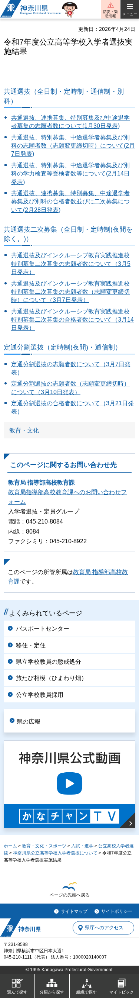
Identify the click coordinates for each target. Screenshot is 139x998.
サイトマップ (74, 911)
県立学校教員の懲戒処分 (48, 662)
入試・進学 (82, 846)
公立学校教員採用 (39, 695)
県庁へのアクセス (104, 928)
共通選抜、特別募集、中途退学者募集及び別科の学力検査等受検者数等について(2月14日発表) (70, 173)
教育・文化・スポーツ (44, 846)
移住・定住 (31, 645)
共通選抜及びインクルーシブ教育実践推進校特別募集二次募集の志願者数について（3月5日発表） (70, 263)
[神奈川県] (20, 927)
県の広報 (28, 721)
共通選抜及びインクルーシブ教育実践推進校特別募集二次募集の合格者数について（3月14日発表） (72, 319)
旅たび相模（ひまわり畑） (51, 678)
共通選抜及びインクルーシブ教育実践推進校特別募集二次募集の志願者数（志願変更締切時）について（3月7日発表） (70, 291)
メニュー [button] (129, 14)
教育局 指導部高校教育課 (41, 482)
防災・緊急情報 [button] (110, 14)
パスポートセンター (42, 628)
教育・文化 (24, 430)
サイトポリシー (116, 911)
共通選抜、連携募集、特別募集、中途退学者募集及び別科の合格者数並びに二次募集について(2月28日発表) (70, 201)
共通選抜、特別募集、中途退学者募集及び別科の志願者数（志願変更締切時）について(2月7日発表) (73, 145)
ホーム (10, 846)
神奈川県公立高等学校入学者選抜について (55, 853)
